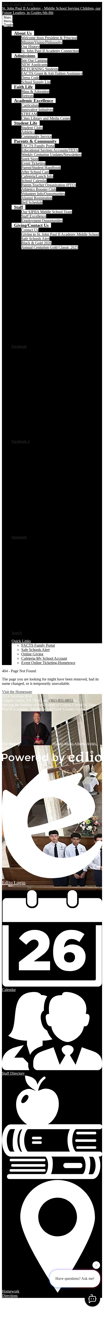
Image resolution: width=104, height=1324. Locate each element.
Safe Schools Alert (35, 239)
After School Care (35, 172)
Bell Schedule (32, 202)
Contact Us (29, 230)
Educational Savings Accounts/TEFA (49, 150)
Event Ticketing (33, 163)
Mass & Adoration (35, 91)
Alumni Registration (36, 198)
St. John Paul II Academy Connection (50, 51)
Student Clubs (32, 128)
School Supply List (36, 82)
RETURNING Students (39, 69)
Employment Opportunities (42, 220)
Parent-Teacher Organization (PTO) (48, 185)
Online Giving (32, 654)
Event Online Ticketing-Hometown (48, 663)
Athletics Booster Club (38, 189)
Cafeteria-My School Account (44, 658)
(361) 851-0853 (61, 700)
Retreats (27, 96)
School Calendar (34, 181)
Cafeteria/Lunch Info (37, 176)
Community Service (36, 136)
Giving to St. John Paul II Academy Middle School (60, 234)
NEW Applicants (34, 65)
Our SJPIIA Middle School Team (46, 212)
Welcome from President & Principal (49, 38)
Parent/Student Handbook (41, 168)
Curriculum (30, 105)
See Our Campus (34, 60)
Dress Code (30, 78)
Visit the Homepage (17, 692)
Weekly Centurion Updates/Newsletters (51, 154)
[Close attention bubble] (96, 1265)
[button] (23, 33)
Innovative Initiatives (37, 110)
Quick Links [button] (21, 641)
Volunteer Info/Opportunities (43, 194)
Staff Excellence (33, 216)
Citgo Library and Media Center (45, 118)
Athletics (28, 132)
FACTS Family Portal (38, 146)
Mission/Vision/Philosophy (41, 42)
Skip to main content (17, 4)
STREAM (29, 114)
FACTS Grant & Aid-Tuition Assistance (51, 73)
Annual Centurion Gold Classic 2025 (49, 247)
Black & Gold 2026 (36, 243)
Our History (30, 46)
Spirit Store (29, 159)
